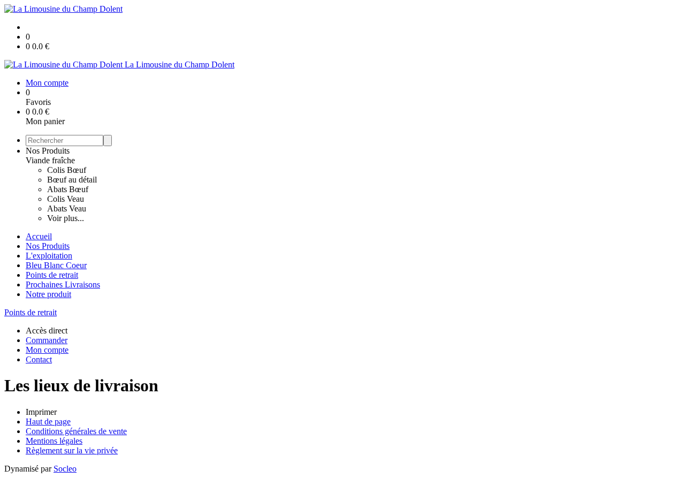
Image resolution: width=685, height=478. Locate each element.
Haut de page (48, 421)
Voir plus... (65, 218)
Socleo (65, 468)
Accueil (39, 236)
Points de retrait (52, 274)
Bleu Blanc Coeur (56, 265)
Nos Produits (48, 150)
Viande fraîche (50, 160)
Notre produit (48, 294)
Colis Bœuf (66, 169)
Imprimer (41, 411)
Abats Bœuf (67, 189)
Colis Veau (65, 198)
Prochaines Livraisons (63, 284)
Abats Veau (66, 208)
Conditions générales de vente (76, 431)
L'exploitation (49, 255)
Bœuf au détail (72, 179)
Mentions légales (54, 440)
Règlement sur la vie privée (72, 450)
